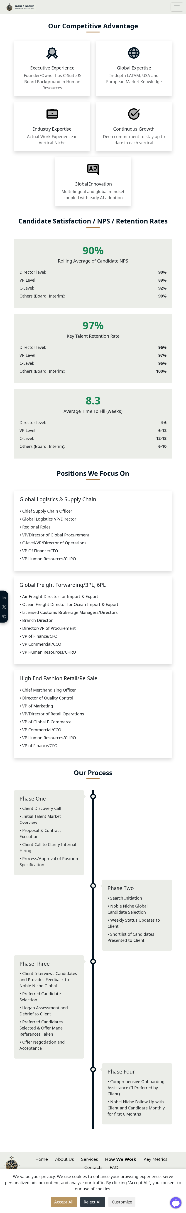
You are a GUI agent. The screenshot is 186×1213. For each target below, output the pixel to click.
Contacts (93, 1167)
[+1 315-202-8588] (4, 616)
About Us (64, 1159)
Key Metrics (155, 1159)
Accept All (63, 1202)
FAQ (114, 1167)
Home (41, 1159)
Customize (122, 1202)
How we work (120, 1159)
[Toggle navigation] (177, 7)
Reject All (93, 1202)
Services (89, 1159)
